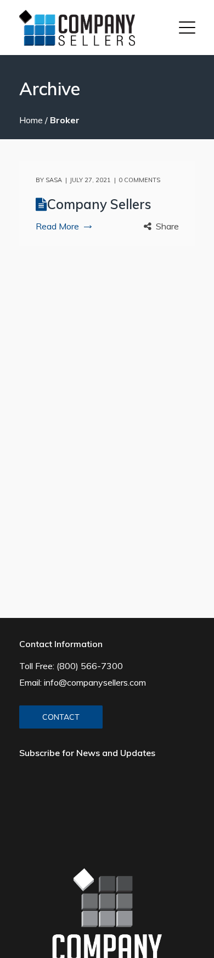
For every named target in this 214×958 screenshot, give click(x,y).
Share (167, 226)
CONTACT (61, 717)
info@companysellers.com (95, 682)
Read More (57, 226)
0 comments (139, 180)
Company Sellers (99, 204)
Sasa (54, 180)
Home (31, 119)
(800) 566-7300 (90, 665)
